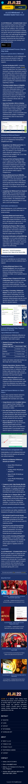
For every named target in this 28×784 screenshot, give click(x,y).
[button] (2, 2)
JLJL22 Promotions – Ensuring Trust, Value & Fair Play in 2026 (14, 649)
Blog (14, 572)
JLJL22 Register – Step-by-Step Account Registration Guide (14, 623)
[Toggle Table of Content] (8, 45)
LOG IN (20, 7)
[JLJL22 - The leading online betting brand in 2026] (14, 3)
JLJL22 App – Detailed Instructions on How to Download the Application (14, 597)
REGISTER (7, 7)
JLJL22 (23, 67)
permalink (23, 572)
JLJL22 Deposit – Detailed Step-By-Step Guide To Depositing (14, 675)
